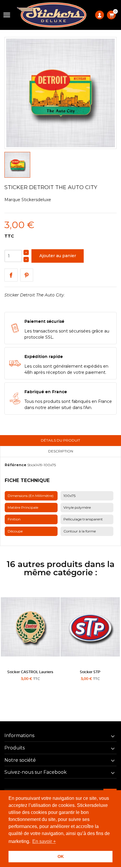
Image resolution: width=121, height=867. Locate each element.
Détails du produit (60, 440)
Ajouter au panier (57, 255)
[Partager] (11, 275)
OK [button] (61, 856)
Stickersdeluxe (36, 199)
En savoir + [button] (44, 841)
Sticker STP (90, 672)
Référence (15, 465)
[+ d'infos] (46, 691)
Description (60, 451)
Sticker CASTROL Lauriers (30, 672)
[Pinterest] (26, 275)
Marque (12, 199)
